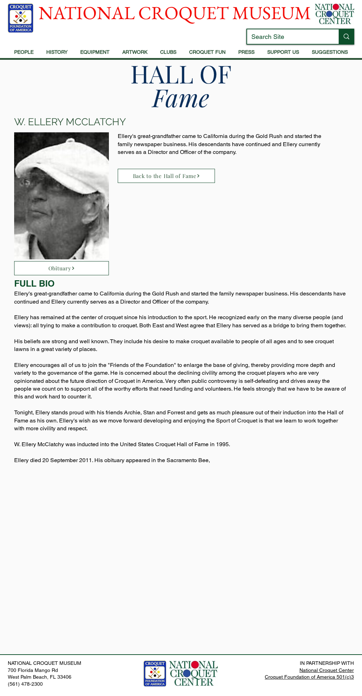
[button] (24, 52)
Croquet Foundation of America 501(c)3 (309, 677)
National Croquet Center (326, 670)
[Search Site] (346, 36)
